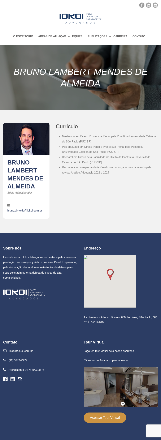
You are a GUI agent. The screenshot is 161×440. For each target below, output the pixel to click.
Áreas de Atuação (52, 36)
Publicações (97, 36)
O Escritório (23, 36)
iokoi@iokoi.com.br (21, 351)
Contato (138, 36)
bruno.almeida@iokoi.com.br (24, 210)
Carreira (120, 36)
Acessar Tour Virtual (105, 417)
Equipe (77, 36)
